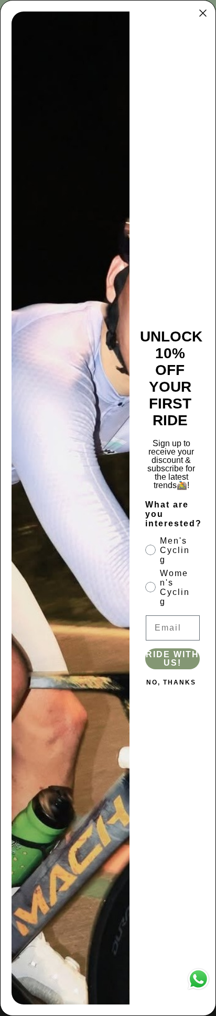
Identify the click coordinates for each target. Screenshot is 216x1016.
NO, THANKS (171, 682)
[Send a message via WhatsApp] (198, 979)
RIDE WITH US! (172, 658)
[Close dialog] (203, 13)
